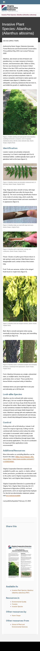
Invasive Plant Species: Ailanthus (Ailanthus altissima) (19, 15)
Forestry (14, 604)
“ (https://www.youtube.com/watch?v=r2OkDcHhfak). (18, 459)
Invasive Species (17, 606)
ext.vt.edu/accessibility (13, 495)
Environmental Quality (19, 602)
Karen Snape (16, 615)
